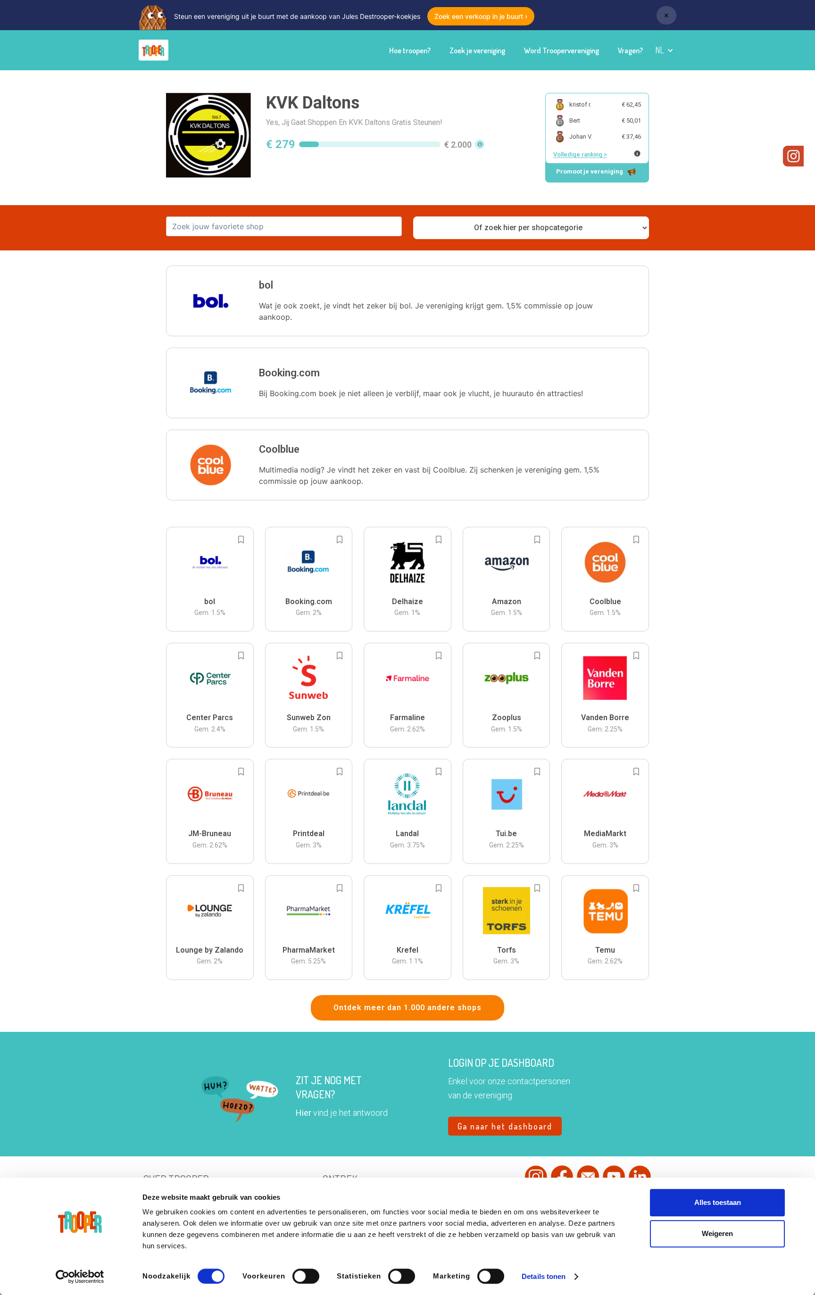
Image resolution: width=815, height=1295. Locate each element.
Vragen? (630, 50)
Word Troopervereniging (561, 50)
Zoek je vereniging (477, 50)
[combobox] (284, 226)
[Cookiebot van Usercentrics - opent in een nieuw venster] (80, 1277)
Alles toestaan (717, 1202)
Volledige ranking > (580, 154)
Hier (303, 1113)
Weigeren (717, 1233)
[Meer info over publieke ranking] (637, 153)
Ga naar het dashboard (504, 1126)
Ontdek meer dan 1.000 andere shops (407, 1007)
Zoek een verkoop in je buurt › (480, 16)
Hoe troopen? (410, 50)
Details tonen (544, 1276)
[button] (664, 50)
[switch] (305, 1276)
